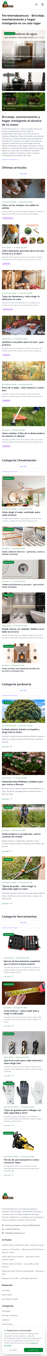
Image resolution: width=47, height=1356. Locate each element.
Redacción (7, 1285)
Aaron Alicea (6, 247)
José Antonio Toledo (9, 202)
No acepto (13, 1350)
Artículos (7, 1239)
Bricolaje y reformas (10, 1315)
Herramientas (9, 75)
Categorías (7, 1305)
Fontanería (6, 1311)
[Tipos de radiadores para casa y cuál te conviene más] (23, 49)
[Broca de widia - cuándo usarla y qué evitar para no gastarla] (23, 81)
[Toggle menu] (42, 4)
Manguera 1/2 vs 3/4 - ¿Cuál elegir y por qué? (19, 1278)
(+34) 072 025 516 (12, 1229)
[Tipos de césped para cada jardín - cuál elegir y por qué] (23, 101)
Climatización (9, 33)
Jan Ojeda (5, 430)
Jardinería (7, 95)
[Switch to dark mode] (36, 4)
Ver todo (23, 174)
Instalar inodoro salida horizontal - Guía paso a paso (23, 1245)
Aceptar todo (33, 1350)
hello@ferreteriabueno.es (15, 1233)
